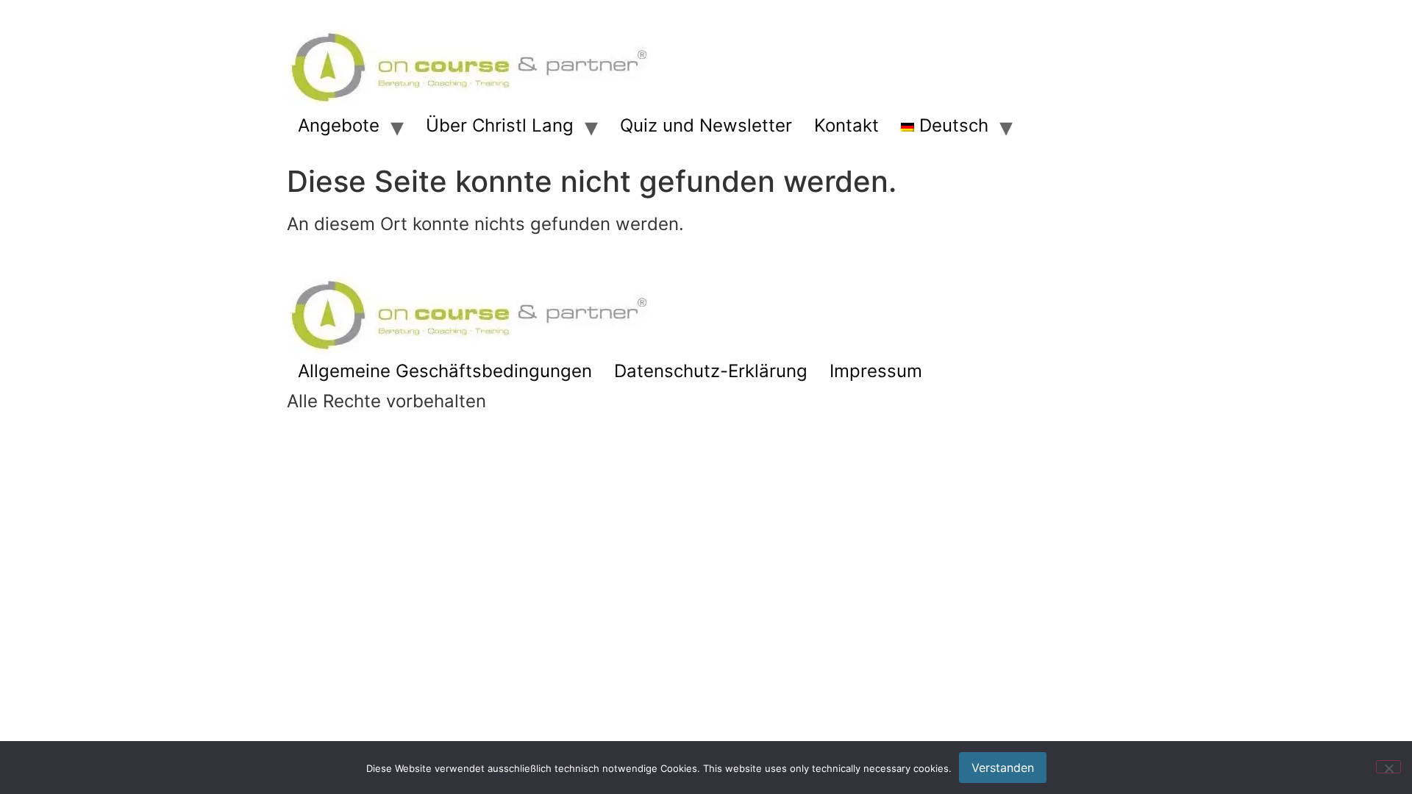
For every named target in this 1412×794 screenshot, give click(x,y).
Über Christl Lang (500, 125)
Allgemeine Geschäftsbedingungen (445, 371)
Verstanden (1002, 767)
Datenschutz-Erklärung (710, 371)
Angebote (338, 125)
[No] (1388, 766)
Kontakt (846, 125)
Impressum (876, 371)
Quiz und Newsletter (706, 125)
